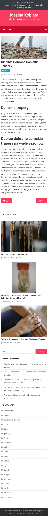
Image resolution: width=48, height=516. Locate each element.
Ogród (6, 470)
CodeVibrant (37, 513)
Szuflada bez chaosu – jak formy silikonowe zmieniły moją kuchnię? (25, 373)
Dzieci (14, 5)
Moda (31, 5)
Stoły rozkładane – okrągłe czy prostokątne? (42, 201)
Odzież (6, 461)
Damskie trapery (7, 79)
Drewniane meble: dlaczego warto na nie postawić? (8, 201)
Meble (6, 452)
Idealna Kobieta (24, 15)
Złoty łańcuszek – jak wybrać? (15, 254)
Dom (7, 5)
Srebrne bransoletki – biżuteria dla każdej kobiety (23, 339)
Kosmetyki (8, 442)
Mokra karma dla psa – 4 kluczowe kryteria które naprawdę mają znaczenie (23, 381)
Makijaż (7, 447)
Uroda (19, 8)
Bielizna (7, 415)
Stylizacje (5, 70)
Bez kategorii (9, 411)
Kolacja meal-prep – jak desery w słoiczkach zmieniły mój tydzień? (25, 365)
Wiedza (6, 488)
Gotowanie (22, 5)
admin (21, 74)
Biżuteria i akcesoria (12, 420)
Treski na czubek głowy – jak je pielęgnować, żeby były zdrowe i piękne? (21, 296)
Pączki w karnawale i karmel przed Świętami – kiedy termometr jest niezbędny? (24, 389)
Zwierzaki (7, 497)
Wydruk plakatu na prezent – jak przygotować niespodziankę (22, 396)
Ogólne (6, 465)
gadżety (7, 433)
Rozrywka (39, 5)
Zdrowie (28, 8)
